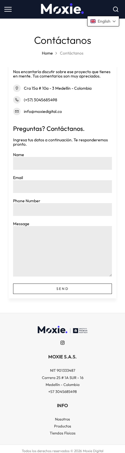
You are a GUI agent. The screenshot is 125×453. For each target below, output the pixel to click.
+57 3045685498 (62, 391)
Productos (62, 426)
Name (18, 154)
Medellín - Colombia (63, 384)
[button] (103, 21)
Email (18, 177)
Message (21, 223)
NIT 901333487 (62, 370)
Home (47, 53)
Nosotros (62, 419)
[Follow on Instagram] (62, 342)
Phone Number (26, 200)
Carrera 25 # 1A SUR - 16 (62, 377)
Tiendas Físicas (63, 433)
